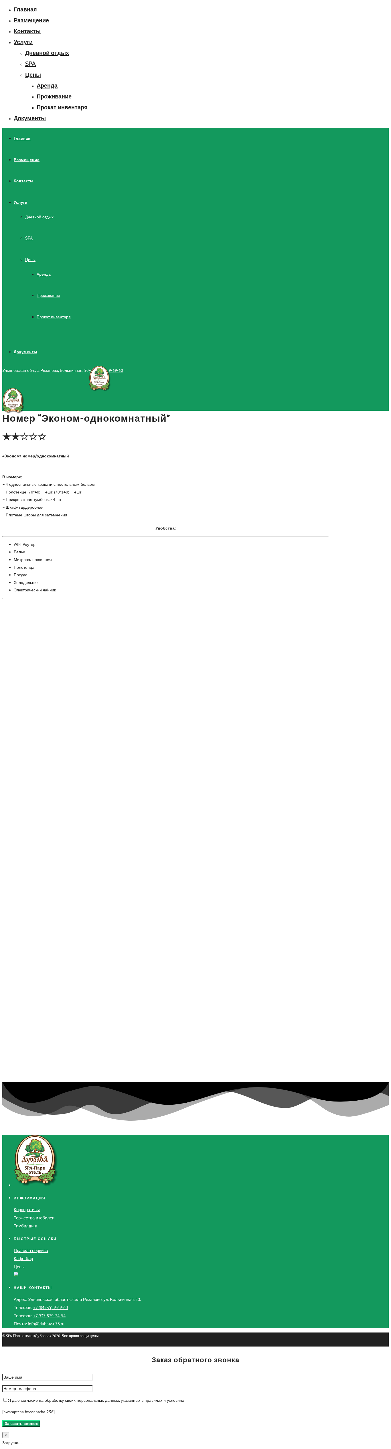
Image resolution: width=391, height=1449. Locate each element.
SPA (30, 63)
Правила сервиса (31, 1250)
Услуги (23, 42)
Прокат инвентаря (62, 107)
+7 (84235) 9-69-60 (50, 1307)
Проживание (54, 96)
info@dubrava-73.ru (46, 1323)
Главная (25, 9)
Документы (30, 118)
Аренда (47, 85)
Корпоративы (27, 1209)
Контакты (27, 31)
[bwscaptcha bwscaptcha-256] (28, 1411)
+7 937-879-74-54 (49, 1315)
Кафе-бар (23, 1258)
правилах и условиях (164, 1400)
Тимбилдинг (25, 1226)
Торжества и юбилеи (34, 1218)
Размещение (31, 20)
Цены (33, 74)
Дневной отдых (47, 53)
